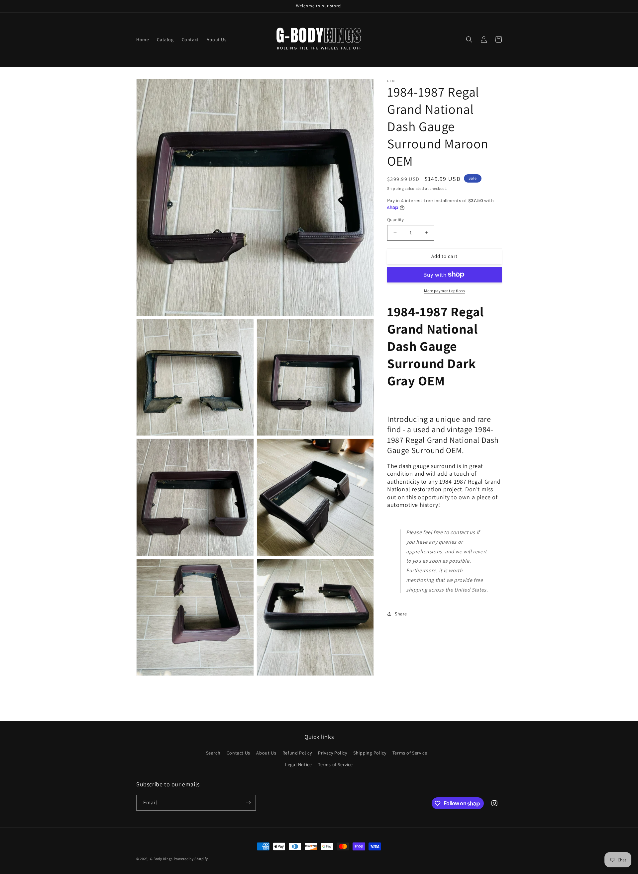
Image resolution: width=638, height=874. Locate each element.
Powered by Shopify (191, 858)
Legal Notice (298, 764)
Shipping (395, 188)
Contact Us (238, 753)
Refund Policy (297, 753)
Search (213, 753)
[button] (469, 39)
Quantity (395, 219)
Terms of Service (409, 753)
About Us (266, 753)
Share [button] (401, 614)
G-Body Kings (161, 858)
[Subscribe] (248, 803)
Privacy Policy (332, 753)
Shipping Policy (369, 753)
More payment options (444, 290)
